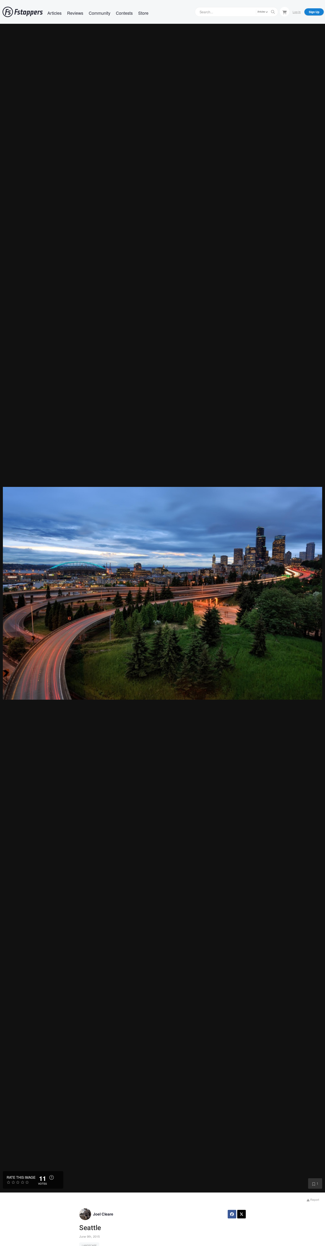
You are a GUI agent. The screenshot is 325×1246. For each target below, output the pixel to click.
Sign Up (314, 12)
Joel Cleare (103, 1214)
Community (99, 13)
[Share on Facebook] (232, 1214)
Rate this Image (21, 1177)
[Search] (273, 12)
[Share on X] (241, 1214)
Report (314, 1200)
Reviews (75, 13)
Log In (297, 12)
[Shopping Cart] (284, 11)
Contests (124, 13)
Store (143, 13)
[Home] (22, 12)
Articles (54, 13)
